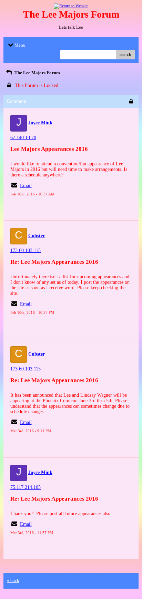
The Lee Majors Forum (36, 72)
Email (26, 185)
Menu (20, 45)
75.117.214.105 (25, 487)
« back (13, 580)
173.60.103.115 (25, 250)
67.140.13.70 (23, 137)
